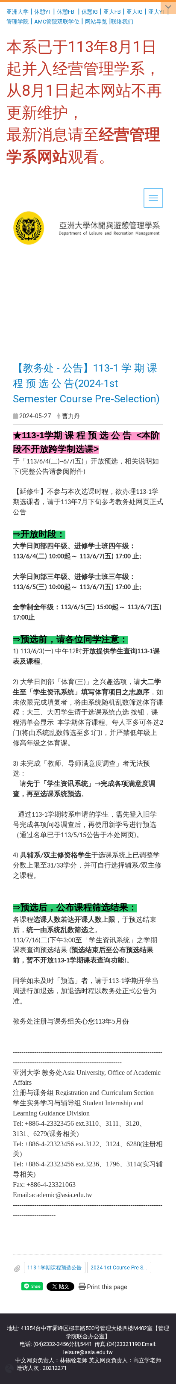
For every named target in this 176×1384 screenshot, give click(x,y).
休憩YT (42, 12)
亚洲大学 (17, 12)
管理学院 (17, 21)
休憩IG (90, 12)
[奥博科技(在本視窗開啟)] (11, 1368)
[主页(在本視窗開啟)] (88, 201)
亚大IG (134, 12)
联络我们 (123, 21)
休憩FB (65, 12)
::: (3, 10)
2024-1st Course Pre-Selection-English (121, 1268)
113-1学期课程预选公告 (54, 1268)
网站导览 (96, 21)
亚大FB (112, 12)
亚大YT (156, 12)
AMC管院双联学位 (56, 21)
